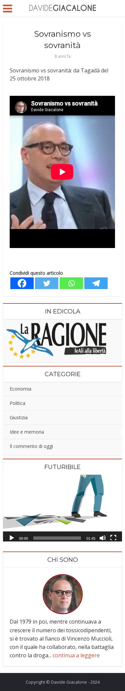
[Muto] (102, 537)
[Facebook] (22, 283)
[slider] (57, 538)
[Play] (11, 537)
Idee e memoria (27, 432)
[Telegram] (96, 283)
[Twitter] (46, 283)
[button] (63, 508)
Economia (20, 389)
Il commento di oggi (31, 446)
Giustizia (19, 417)
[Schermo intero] (113, 537)
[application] (62, 508)
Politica (17, 403)
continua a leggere (76, 655)
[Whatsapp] (71, 283)
